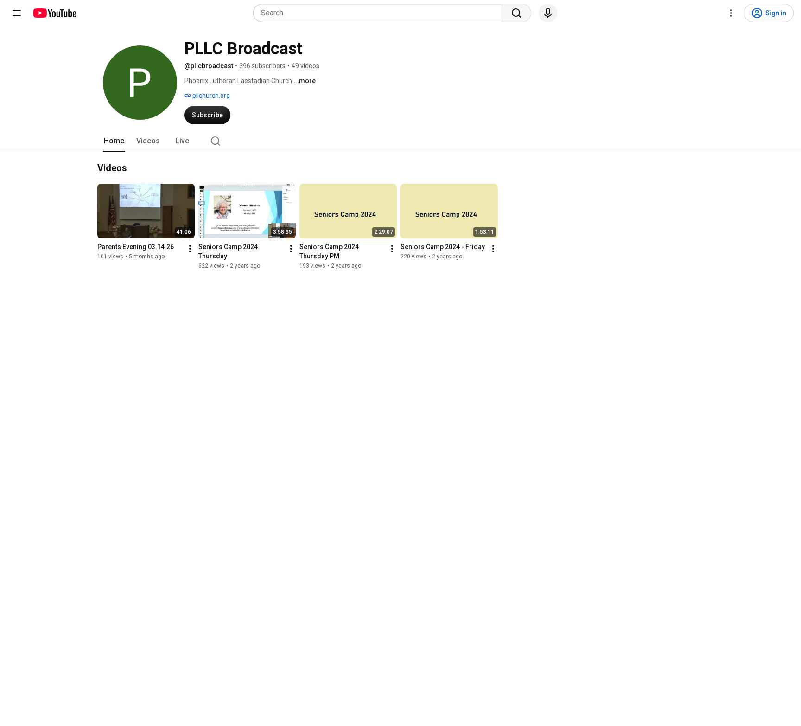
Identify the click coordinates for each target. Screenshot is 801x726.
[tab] (114, 141)
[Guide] (16, 13)
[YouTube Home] (54, 13)
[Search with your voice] (548, 13)
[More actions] (190, 248)
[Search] (516, 13)
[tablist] (400, 141)
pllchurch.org (210, 95)
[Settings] (731, 13)
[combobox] (380, 13)
